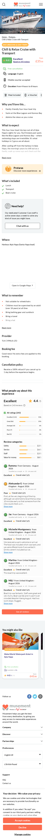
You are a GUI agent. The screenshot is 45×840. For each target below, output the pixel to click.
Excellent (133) (12, 417)
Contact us (6, 783)
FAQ (4, 780)
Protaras (12, 37)
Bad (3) (9, 434)
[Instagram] (40, 696)
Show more (8, 507)
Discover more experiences (26, 171)
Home (4, 37)
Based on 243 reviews (21, 62)
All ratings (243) (14, 413)
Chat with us (22, 226)
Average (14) (11, 425)
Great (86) (10, 421)
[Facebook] (29, 696)
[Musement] (22, 4)
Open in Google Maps (22, 286)
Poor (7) (9, 430)
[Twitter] (34, 696)
